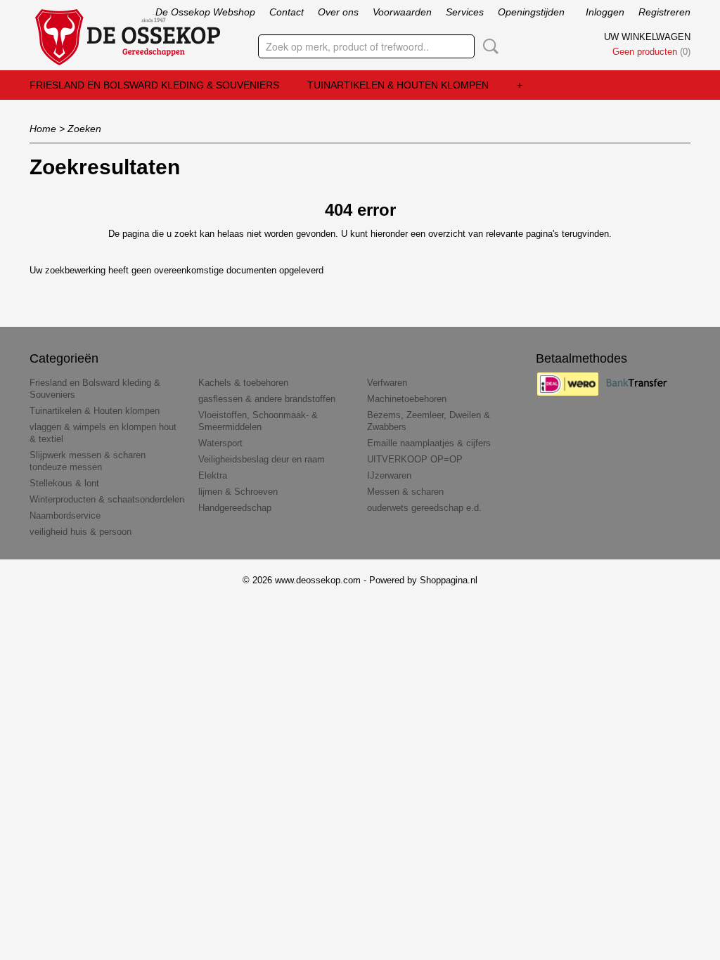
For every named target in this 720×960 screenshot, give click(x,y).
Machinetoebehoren (406, 399)
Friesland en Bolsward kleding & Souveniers (154, 85)
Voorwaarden (402, 12)
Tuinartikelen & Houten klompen (398, 85)
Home (43, 128)
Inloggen (605, 12)
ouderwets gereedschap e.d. (424, 507)
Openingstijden (531, 12)
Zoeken (488, 46)
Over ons (338, 12)
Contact (286, 12)
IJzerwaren (389, 475)
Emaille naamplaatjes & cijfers (429, 443)
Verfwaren (387, 382)
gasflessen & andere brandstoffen (266, 399)
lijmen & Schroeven (238, 491)
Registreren (664, 12)
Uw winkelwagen (647, 37)
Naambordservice (65, 515)
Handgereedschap (234, 507)
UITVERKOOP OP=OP (415, 459)
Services (465, 12)
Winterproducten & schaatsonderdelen (107, 499)
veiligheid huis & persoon (80, 531)
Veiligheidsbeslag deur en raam (261, 459)
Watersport (220, 443)
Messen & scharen (405, 491)
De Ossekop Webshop (205, 12)
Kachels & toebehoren (243, 382)
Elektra (212, 475)
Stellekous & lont (64, 483)
